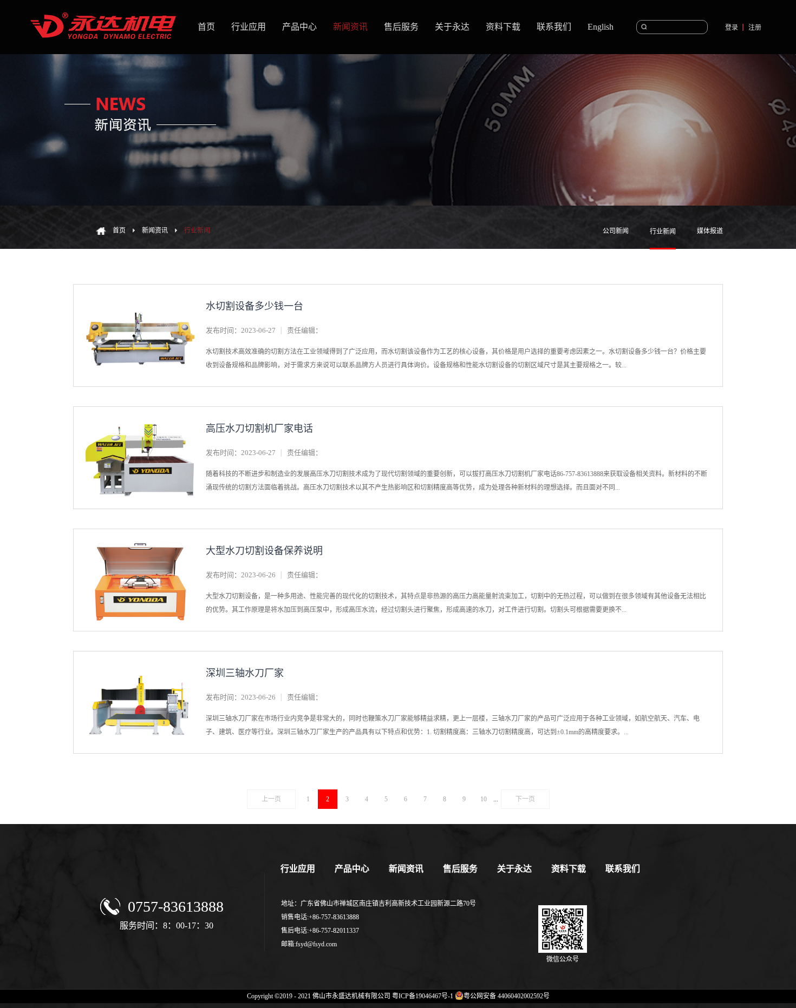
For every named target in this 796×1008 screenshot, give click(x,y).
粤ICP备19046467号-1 (422, 996)
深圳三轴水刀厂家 (245, 673)
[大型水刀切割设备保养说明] (139, 541)
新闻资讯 (155, 230)
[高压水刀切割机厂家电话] (139, 419)
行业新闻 (197, 230)
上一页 (271, 799)
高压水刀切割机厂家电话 (259, 428)
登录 (731, 27)
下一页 (525, 799)
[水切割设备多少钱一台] (139, 297)
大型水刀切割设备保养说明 (264, 550)
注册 (754, 27)
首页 (206, 26)
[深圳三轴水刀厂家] (139, 664)
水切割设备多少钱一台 (254, 306)
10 (483, 799)
